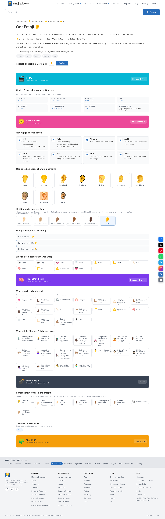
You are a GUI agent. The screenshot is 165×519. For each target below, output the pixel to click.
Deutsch (28, 464)
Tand (79, 262)
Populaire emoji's (116, 491)
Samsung (87, 495)
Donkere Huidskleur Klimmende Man (62, 339)
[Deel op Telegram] (160, 262)
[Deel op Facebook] (160, 239)
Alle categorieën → (65, 505)
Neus (98, 262)
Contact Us (140, 495)
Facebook (88, 484)
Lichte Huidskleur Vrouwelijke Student (138, 352)
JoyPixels (87, 498)
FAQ (154, 4)
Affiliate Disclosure (143, 488)
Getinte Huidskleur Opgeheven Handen (24, 352)
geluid (20, 56)
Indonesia (129, 464)
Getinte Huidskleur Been (81, 311)
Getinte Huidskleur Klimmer (138, 338)
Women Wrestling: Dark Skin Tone (23, 367)
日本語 (97, 464)
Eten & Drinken (37, 502)
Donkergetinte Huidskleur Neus (139, 301)
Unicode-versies (116, 488)
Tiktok (86, 502)
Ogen (21, 262)
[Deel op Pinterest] (160, 250)
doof (19, 430)
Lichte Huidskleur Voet (42, 320)
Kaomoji (145, 4)
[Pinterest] (17, 489)
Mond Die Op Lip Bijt (24, 300)
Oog (40, 262)
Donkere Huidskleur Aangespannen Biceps (25, 311)
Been (40, 268)
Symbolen (35, 488)
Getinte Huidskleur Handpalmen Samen (82, 352)
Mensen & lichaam (38, 21)
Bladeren (61, 4)
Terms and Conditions (144, 480)
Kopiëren (62, 63)
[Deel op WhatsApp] (160, 256)
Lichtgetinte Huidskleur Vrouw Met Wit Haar (44, 352)
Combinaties (103, 4)
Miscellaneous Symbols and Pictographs (130, 109)
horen (28, 56)
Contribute (140, 477)
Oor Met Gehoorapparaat (25, 401)
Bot (135, 262)
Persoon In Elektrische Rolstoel (42, 338)
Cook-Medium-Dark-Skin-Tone (44, 367)
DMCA (138, 491)
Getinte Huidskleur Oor (119, 402)
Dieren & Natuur (37, 498)
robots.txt (157, 515)
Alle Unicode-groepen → (40, 505)
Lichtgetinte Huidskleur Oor (24, 412)
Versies (116, 4)
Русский (78, 464)
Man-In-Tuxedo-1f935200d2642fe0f (102, 351)
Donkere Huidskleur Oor (81, 402)
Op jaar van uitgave (117, 484)
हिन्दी (120, 464)
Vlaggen (34, 480)
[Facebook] (7, 489)
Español (18, 464)
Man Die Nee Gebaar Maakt (82, 366)
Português (68, 464)
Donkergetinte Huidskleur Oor (101, 402)
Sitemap (149, 515)
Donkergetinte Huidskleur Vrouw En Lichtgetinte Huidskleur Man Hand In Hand (63, 355)
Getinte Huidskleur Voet (100, 301)
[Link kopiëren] (160, 274)
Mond (60, 262)
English (9, 464)
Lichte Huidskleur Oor (62, 402)
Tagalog (139, 464)
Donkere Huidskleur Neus (42, 311)
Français (37, 464)
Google (87, 480)
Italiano (46, 464)
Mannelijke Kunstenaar (62, 366)
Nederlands (56, 464)
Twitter (86, 491)
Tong (79, 268)
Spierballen (62, 268)
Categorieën (75, 4)
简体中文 (88, 464)
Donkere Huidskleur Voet (42, 301)
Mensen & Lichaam (38, 477)
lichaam (37, 56)
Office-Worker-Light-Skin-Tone (120, 351)
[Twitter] (12, 489)
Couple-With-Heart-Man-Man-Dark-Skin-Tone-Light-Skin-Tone (101, 341)
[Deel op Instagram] (160, 268)
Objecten (35, 484)
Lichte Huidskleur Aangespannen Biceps (121, 301)
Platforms (89, 4)
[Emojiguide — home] (19, 3)
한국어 (105, 464)
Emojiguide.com (22, 21)
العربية (113, 464)
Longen (80, 299)
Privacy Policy (141, 484)
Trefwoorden (115, 480)
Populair (127, 4)
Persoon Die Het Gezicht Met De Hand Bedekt (120, 339)
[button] (31, 100)
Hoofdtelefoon (140, 401)
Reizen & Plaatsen (38, 491)
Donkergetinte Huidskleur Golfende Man (25, 338)
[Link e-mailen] (160, 280)
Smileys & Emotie (38, 495)
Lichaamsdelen (53, 21)
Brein (21, 268)
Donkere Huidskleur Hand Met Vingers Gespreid (81, 340)
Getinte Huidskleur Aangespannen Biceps (64, 321)
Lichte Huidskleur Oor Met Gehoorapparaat (44, 403)
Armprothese (63, 299)
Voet (117, 262)
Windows (87, 488)
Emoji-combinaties (117, 477)
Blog (136, 4)
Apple (86, 477)
